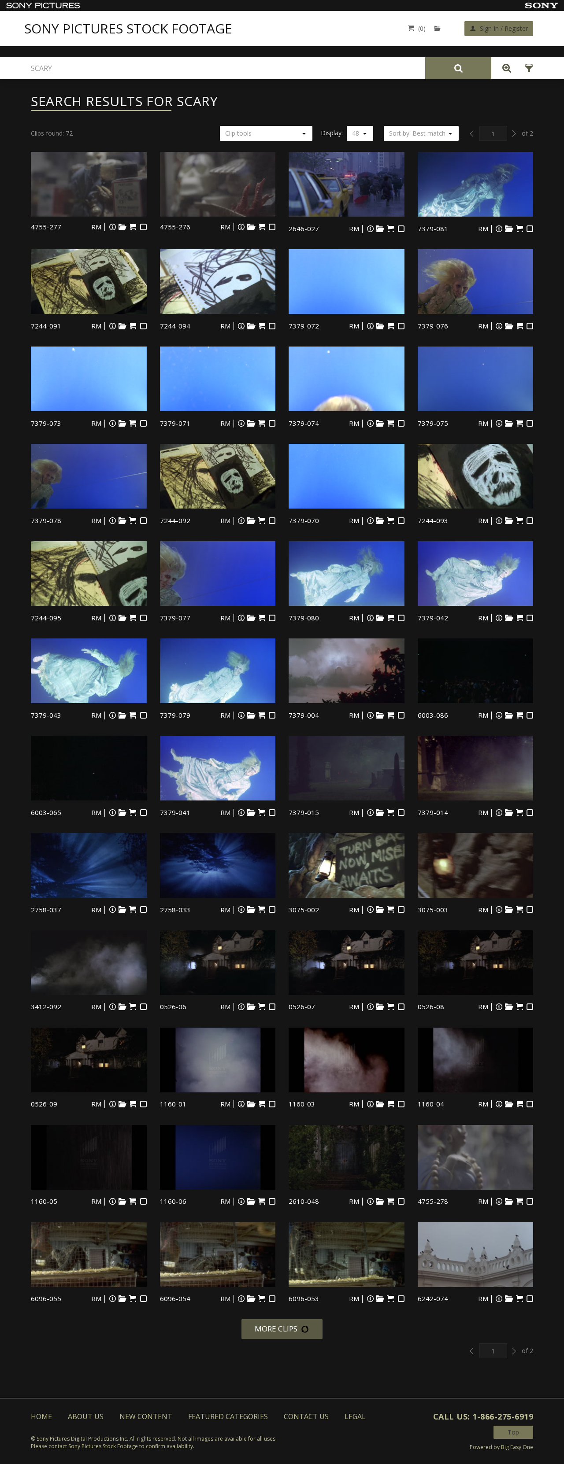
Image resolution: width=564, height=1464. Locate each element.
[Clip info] (112, 227)
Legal (355, 1416)
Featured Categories (228, 1416)
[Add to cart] (133, 227)
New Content (145, 1416)
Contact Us (306, 1416)
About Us (86, 1416)
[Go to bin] (439, 28)
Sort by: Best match (417, 133)
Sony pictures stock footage (128, 28)
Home (41, 1416)
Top (513, 1432)
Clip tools (238, 133)
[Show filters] (526, 68)
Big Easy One (517, 1447)
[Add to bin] (122, 227)
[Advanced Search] (504, 68)
